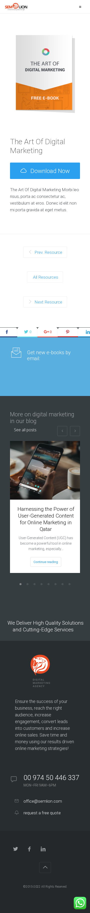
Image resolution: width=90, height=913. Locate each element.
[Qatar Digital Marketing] (16, 6)
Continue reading (46, 562)
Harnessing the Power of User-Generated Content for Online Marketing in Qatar (46, 519)
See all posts (25, 430)
